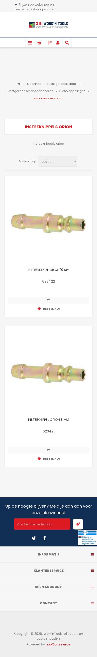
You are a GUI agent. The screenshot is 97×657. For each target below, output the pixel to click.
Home (18, 83)
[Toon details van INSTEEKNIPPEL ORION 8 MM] (48, 370)
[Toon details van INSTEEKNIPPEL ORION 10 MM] (48, 220)
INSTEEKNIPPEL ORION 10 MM (48, 269)
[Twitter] (33, 538)
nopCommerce (58, 644)
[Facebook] (44, 538)
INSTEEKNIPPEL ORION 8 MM (48, 419)
